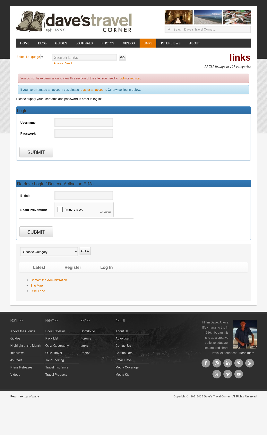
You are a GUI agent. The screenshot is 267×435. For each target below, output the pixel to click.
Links (84, 345)
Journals (16, 360)
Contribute (88, 331)
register (135, 78)
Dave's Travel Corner (75, 22)
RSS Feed (37, 291)
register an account (93, 89)
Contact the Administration (48, 280)
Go (122, 57)
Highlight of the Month (25, 345)
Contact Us (123, 345)
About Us (122, 331)
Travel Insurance (56, 367)
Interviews (17, 352)
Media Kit (122, 374)
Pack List (51, 338)
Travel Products (56, 374)
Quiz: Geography (57, 345)
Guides (15, 338)
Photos (85, 352)
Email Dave (124, 360)
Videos (15, 374)
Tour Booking (54, 360)
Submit (36, 152)
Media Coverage (127, 367)
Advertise (122, 338)
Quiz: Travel (53, 352)
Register (73, 267)
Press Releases (21, 367)
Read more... (248, 352)
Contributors (124, 352)
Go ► (85, 251)
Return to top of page (24, 396)
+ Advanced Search (62, 63)
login (122, 78)
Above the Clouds (22, 331)
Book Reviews (55, 331)
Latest (39, 267)
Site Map (36, 285)
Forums (86, 338)
